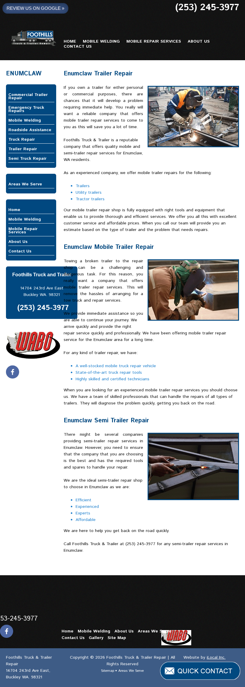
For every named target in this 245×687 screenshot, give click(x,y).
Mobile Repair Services (23, 230)
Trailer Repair (22, 149)
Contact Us (19, 251)
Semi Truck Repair (27, 159)
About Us (17, 242)
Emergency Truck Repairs (26, 109)
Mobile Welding (24, 120)
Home (14, 210)
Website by (204, 657)
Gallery (96, 638)
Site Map (117, 638)
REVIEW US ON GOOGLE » (35, 8)
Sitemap (108, 670)
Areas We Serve (25, 184)
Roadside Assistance (29, 130)
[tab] (31, 96)
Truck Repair (21, 139)
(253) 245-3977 (207, 7)
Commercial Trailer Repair (28, 96)
